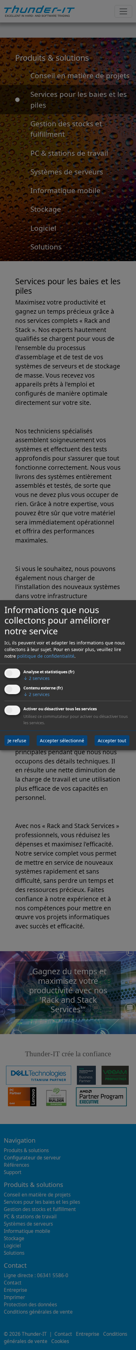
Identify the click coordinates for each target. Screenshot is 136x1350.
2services (36, 678)
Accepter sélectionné (62, 741)
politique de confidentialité (45, 656)
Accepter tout (112, 741)
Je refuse (17, 741)
